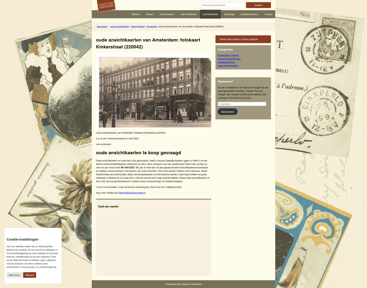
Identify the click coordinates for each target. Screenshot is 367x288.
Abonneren (227, 111)
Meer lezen (14, 275)
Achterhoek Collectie (228, 55)
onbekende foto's (226, 62)
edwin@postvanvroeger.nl (132, 192)
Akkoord (29, 275)
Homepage (102, 26)
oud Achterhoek (188, 14)
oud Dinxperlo (167, 14)
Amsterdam (152, 26)
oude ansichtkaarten (119, 26)
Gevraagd (229, 14)
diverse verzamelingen (229, 58)
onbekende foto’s (249, 14)
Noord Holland (138, 26)
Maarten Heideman (192, 284)
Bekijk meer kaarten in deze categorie (239, 39)
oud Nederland (210, 14)
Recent (150, 14)
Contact (268, 14)
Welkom (136, 14)
